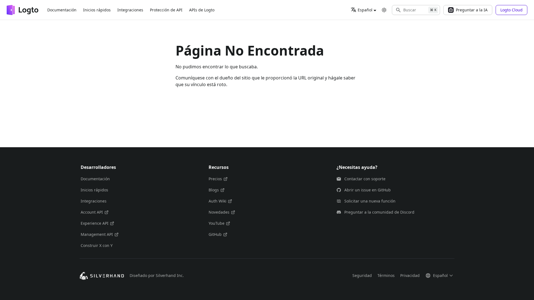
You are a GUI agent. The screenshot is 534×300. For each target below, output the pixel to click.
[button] (416, 10)
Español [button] (365, 9)
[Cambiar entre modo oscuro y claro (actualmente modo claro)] (384, 10)
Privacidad (410, 275)
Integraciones (130, 9)
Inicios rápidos (97, 9)
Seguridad (362, 275)
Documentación (61, 9)
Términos (386, 275)
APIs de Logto (201, 9)
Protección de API (166, 9)
